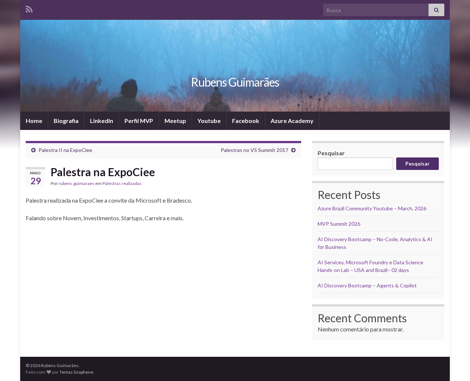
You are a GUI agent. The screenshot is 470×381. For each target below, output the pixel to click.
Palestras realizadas (122, 183)
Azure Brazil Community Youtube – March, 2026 (372, 208)
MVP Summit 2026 (339, 224)
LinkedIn (101, 120)
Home (34, 120)
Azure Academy (292, 120)
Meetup (175, 120)
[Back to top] (453, 364)
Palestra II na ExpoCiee (65, 150)
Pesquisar (331, 152)
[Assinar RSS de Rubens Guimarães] (29, 8)
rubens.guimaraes (76, 183)
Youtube (209, 120)
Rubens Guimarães (235, 82)
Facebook (245, 120)
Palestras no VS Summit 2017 (254, 150)
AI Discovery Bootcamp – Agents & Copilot (367, 285)
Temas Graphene (76, 372)
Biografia (66, 120)
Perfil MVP (138, 120)
